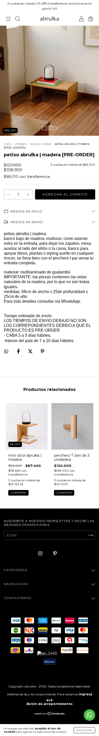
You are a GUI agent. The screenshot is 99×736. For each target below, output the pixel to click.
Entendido (84, 730)
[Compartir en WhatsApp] (6, 351)
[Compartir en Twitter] (31, 351)
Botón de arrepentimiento (50, 704)
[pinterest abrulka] (55, 553)
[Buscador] (17, 19)
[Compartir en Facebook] (19, 351)
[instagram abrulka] (40, 553)
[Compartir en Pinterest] (42, 351)
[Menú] (8, 19)
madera (21, 144)
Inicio (7, 144)
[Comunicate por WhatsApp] (89, 715)
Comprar (18, 492)
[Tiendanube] (49, 714)
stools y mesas (40, 144)
